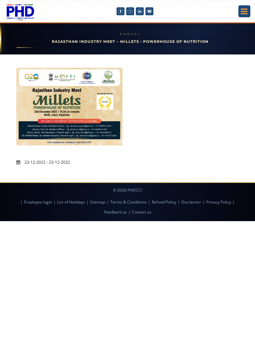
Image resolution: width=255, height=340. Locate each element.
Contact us (141, 212)
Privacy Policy (218, 202)
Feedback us (115, 212)
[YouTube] (149, 11)
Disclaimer (191, 202)
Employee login (38, 202)
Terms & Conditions (128, 202)
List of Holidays (71, 202)
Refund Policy (164, 202)
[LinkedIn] (140, 11)
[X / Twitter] (130, 11)
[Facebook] (121, 11)
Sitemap (97, 202)
